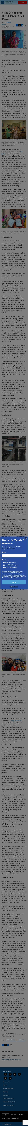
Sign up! (14, 582)
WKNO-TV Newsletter (11, 567)
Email (4, 552)
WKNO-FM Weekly (10, 562)
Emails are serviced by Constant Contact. (10, 577)
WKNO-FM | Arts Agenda (12, 565)
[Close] (26, 538)
